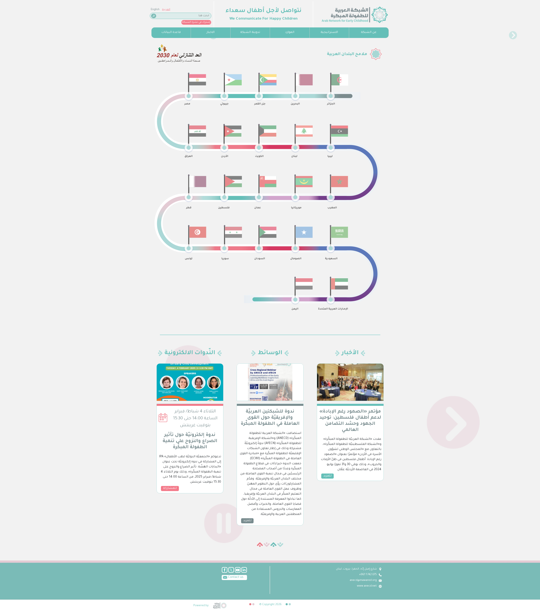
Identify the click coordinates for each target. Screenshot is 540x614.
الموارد (289, 32)
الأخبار (350, 353)
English (155, 9)
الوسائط (270, 353)
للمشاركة (170, 488)
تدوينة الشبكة (250, 32)
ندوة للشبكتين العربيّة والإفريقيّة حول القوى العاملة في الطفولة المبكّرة (270, 418)
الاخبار (211, 32)
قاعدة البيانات (171, 32)
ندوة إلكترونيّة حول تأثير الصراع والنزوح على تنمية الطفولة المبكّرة (190, 441)
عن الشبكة (369, 32)
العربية (166, 9)
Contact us (235, 577)
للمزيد (247, 520)
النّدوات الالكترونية (190, 353)
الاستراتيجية (329, 32)
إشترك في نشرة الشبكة (196, 22)
